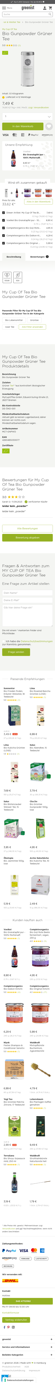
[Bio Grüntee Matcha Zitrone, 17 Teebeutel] (14, 1127)
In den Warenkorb (22, 126)
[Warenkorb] (50, 8)
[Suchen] (50, 14)
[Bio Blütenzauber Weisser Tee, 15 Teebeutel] (14, 829)
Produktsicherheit (11, 1367)
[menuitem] (45, 8)
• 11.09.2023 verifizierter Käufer (25, 502)
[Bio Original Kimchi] (49, 193)
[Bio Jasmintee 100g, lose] (14, 885)
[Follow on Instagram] (13, 1327)
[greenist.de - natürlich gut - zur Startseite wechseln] (28, 7)
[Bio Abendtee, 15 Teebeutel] (40, 772)
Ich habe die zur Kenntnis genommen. (27, 643)
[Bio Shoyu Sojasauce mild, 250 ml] (14, 1183)
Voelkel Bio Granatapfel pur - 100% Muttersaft (23, 220)
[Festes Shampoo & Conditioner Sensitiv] (14, 1070)
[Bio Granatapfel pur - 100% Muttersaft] (17, 193)
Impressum (34, 1370)
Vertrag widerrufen (16, 1319)
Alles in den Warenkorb (38, 202)
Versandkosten (8, 1229)
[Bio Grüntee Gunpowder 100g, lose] (40, 829)
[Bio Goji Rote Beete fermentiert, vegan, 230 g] (27, 193)
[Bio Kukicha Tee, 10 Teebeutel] (40, 885)
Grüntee (34, 320)
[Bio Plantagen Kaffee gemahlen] (40, 1127)
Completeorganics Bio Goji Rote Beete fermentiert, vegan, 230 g (23, 228)
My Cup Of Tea (9, 29)
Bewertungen (39, 257)
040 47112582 (27, 1301)
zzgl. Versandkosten (38, 107)
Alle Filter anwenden (32, 327)
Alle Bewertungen (27, 528)
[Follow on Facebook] (4, 1327)
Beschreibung (14, 257)
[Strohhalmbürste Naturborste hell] (40, 1183)
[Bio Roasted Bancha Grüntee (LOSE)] (40, 716)
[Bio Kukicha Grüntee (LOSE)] (14, 772)
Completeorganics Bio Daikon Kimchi (23, 235)
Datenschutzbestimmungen (37, 641)
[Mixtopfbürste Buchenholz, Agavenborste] (40, 1070)
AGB (26, 1367)
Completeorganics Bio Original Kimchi (23, 243)
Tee (11, 385)
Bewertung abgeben (27, 537)
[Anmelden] (45, 8)
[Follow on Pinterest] (9, 1327)
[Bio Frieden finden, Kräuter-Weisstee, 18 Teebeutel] (14, 716)
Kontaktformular (10, 1313)
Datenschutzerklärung (13, 1370)
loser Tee (9, 327)
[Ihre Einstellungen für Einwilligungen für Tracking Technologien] (19, 1380)
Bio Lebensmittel (14, 320)
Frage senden (16, 652)
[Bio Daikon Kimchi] (38, 193)
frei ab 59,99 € (37, 2)
